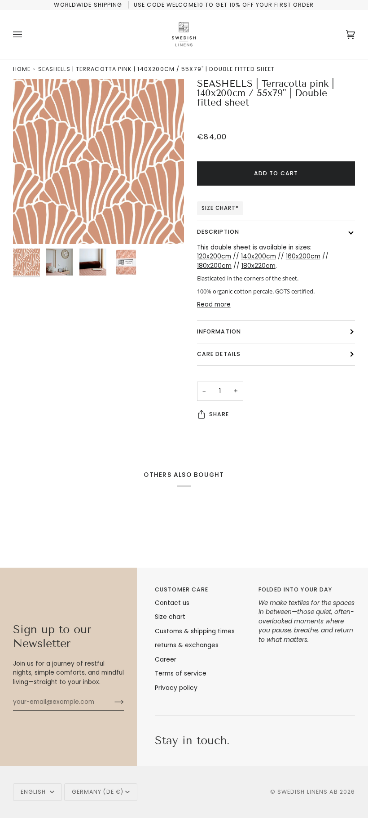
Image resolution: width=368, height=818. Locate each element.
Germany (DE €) (98, 792)
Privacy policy (176, 688)
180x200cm (214, 266)
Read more (214, 304)
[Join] (112, 702)
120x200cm (214, 256)
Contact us (172, 603)
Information (219, 331)
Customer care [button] (181, 589)
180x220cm (258, 266)
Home (22, 69)
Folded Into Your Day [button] (295, 589)
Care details (219, 354)
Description (218, 232)
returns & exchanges (187, 645)
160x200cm (303, 256)
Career (165, 659)
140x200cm (258, 256)
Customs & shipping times (195, 631)
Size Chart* (220, 208)
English (34, 792)
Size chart (170, 617)
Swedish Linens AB (307, 792)
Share (219, 414)
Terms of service (180, 673)
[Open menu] (26, 34)
